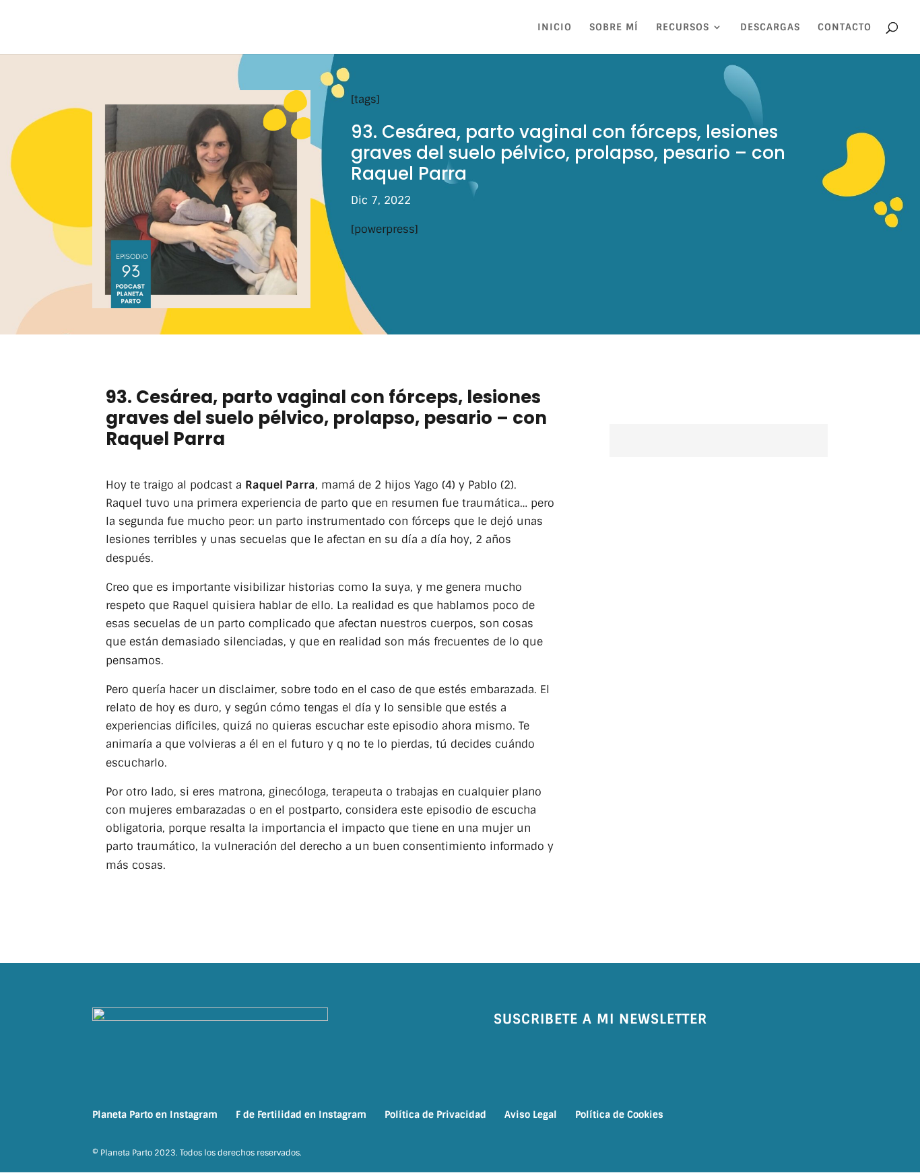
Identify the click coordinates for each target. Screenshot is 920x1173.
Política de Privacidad (435, 1114)
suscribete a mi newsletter (600, 1019)
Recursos (682, 27)
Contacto (845, 27)
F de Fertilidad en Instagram (301, 1114)
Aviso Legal (530, 1114)
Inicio (554, 27)
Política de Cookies (619, 1114)
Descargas (770, 27)
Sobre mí (613, 27)
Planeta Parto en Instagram (155, 1114)
